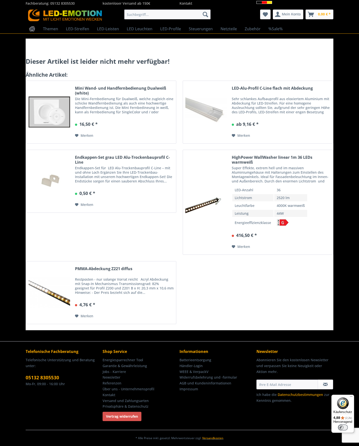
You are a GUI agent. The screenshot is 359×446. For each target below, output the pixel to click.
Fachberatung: (38, 3)
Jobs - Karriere (114, 371)
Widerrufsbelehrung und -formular (208, 377)
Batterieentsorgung (195, 360)
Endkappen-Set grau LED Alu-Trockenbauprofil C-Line (122, 160)
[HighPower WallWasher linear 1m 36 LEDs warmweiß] (206, 202)
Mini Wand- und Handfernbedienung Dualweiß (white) (120, 91)
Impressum (189, 389)
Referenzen (112, 383)
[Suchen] (205, 14)
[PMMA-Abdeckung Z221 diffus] (49, 292)
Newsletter (111, 377)
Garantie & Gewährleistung (125, 365)
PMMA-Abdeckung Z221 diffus (103, 268)
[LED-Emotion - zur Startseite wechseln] (65, 16)
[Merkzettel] (265, 14)
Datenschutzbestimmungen (300, 394)
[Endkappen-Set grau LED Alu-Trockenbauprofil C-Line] (49, 181)
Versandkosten (212, 438)
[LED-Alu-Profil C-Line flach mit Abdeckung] (206, 112)
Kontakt (186, 3)
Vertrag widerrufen (122, 416)
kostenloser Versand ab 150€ (126, 3)
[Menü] (351, 398)
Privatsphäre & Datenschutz (125, 406)
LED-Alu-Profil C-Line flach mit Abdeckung (272, 88)
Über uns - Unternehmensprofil (128, 389)
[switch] (343, 427)
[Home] (32, 28)
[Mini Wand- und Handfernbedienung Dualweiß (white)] (49, 112)
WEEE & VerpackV (194, 371)
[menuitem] (167, 14)
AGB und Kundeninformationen (205, 383)
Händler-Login (191, 365)
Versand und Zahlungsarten (126, 400)
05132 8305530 (62, 3)
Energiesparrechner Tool (123, 360)
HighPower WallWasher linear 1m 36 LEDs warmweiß (272, 160)
